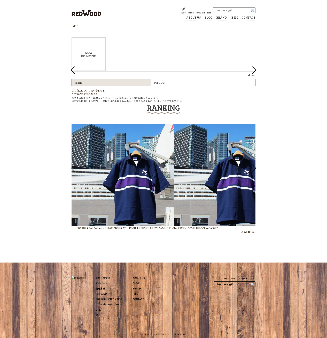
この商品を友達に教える (85, 94)
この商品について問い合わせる (88, 90)
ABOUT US (193, 17)
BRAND (221, 17)
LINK (98, 309)
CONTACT (248, 17)
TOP (74, 25)
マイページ (101, 283)
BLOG (208, 17)
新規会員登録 (103, 278)
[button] (254, 168)
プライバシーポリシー (107, 304)
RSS (98, 315)
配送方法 (100, 288)
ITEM (234, 17)
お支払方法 (101, 293)
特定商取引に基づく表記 (109, 299)
